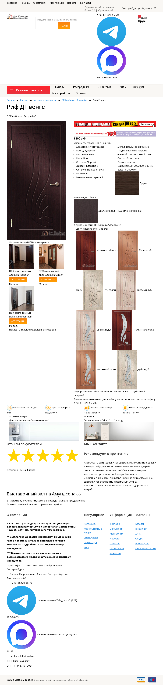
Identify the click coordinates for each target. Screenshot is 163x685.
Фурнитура (90, 542)
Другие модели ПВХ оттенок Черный (120, 210)
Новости (72, 2)
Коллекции (90, 523)
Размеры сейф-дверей (97, 466)
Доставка (12, 2)
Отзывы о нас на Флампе (21, 469)
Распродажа (81, 87)
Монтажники (57, 2)
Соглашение (117, 548)
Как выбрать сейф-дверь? (99, 462)
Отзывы (81, 93)
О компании (39, 2)
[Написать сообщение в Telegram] (111, 31)
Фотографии (18, 279)
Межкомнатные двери (93, 530)
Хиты (123, 87)
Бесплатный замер (107, 77)
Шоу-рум (138, 87)
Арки (86, 547)
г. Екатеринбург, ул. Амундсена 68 (138, 8)
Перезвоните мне (145, 548)
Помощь (25, 2)
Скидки (59, 87)
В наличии (104, 87)
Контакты (85, 2)
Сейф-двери (91, 537)
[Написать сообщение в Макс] (111, 60)
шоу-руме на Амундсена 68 (33, 500)
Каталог (139, 523)
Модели (13, 284)
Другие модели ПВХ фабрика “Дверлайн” (97, 224)
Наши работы (61, 93)
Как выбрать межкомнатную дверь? (135, 462)
